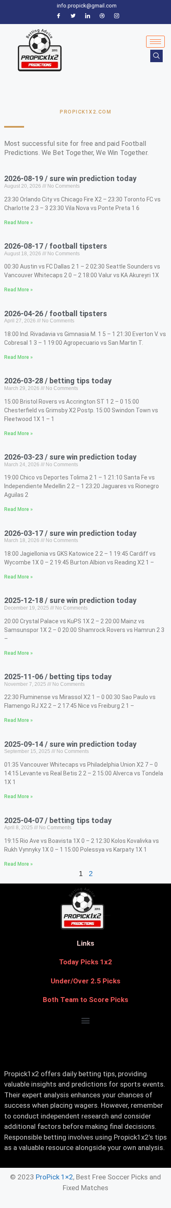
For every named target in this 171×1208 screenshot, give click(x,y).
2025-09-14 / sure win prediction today (70, 744)
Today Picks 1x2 (85, 962)
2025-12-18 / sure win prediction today (70, 600)
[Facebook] (58, 16)
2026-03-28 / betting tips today (58, 380)
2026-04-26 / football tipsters (55, 313)
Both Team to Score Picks (85, 999)
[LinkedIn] (87, 16)
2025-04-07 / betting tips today (58, 820)
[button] (86, 1020)
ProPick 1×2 (54, 1177)
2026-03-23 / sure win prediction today (70, 457)
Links (85, 943)
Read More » (18, 222)
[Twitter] (73, 16)
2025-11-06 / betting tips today (58, 676)
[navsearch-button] (156, 56)
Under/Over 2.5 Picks (85, 981)
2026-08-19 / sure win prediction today (70, 178)
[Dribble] (102, 16)
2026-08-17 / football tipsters (55, 246)
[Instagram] (116, 16)
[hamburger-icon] (155, 42)
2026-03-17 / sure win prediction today (70, 533)
